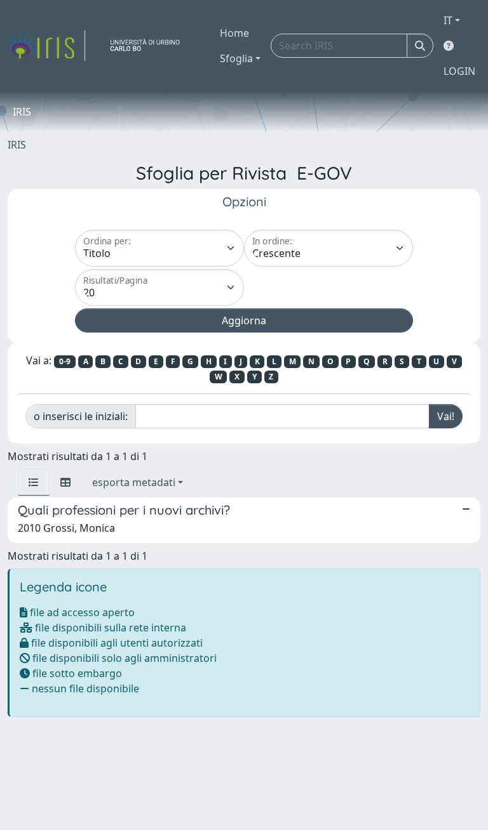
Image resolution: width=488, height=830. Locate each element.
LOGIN (459, 71)
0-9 (65, 361)
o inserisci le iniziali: (81, 416)
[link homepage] (46, 45)
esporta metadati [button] (133, 482)
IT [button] (448, 20)
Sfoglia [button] (236, 58)
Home (234, 33)
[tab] (34, 482)
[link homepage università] (150, 45)
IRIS (17, 145)
